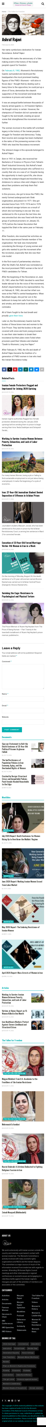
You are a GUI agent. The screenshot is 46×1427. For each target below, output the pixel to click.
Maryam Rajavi (20, 1297)
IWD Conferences (7, 1322)
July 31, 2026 (7, 843)
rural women (8, 1375)
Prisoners (16, 1370)
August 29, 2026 (8, 392)
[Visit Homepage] (23, 3)
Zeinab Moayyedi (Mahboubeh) (14, 1212)
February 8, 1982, (12, 70)
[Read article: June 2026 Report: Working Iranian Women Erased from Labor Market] (23, 863)
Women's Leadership (11, 1384)
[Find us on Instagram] (15, 1400)
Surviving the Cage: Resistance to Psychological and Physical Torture (18, 594)
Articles (5, 1299)
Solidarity (21, 1326)
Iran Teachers (9, 1357)
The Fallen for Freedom (16, 12)
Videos (35, 1302)
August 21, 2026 (8, 1086)
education (35, 1344)
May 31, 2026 (7, 934)
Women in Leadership (36, 1314)
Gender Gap (32, 1348)
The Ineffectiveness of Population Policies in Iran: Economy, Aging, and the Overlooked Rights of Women (14, 764)
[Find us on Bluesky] (19, 1400)
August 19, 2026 (8, 1031)
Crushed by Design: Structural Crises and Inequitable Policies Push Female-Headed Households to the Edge (15, 780)
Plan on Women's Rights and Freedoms (19, 1366)
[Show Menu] (3, 4)
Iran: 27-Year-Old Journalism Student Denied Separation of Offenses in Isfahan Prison (22, 494)
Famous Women (5, 1309)
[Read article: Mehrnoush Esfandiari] (23, 1106)
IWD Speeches (8, 1327)
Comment (7, 661)
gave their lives (16, 315)
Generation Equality (11, 1353)
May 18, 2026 (7, 788)
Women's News (35, 1330)
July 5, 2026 (7, 889)
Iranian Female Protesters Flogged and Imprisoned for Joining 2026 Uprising (20, 387)
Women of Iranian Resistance (36, 1322)
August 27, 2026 (8, 499)
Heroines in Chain (7, 1315)
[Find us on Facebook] (2, 1400)
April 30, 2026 (7, 976)
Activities (6, 1295)
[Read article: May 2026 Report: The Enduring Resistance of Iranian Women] (23, 909)
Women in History (36, 1307)
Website (5, 717)
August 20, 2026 (8, 1128)
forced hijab (19, 1348)
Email (5, 705)
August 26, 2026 (8, 549)
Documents (7, 1303)
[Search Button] (43, 4)
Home (4, 12)
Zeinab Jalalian (36, 1388)
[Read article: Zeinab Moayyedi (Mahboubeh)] (23, 1194)
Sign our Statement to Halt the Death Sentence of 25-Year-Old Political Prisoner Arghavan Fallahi (15, 747)
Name (5, 694)
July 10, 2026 (7, 755)
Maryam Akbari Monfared (28, 1357)
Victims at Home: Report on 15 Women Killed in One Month (14, 1012)
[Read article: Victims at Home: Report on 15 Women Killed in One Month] (37, 1014)
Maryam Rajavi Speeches (21, 1305)
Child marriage (9, 1344)
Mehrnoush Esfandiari (11, 1124)
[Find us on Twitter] (5, 1400)
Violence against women (27, 1379)
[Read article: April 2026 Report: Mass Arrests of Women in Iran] (23, 955)
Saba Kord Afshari (24, 1375)
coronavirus (23, 1344)
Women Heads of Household (14, 1388)
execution (7, 1348)
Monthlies (8, 830)
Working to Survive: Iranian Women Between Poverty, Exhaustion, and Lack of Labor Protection (22, 442)
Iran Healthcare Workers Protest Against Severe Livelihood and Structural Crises (15, 1024)
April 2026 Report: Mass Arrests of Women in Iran (22, 972)
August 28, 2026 (8, 449)
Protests (27, 1370)
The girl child (8, 1379)
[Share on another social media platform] (42, 369)
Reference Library (21, 1321)
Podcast (20, 1315)
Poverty (6, 1370)
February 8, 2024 (8, 45)
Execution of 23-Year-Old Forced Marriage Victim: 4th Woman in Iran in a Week (21, 544)
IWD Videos (7, 1331)
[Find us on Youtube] (9, 1400)
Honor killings (27, 1353)
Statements (21, 1330)
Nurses (6, 1362)
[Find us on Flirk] (12, 1400)
